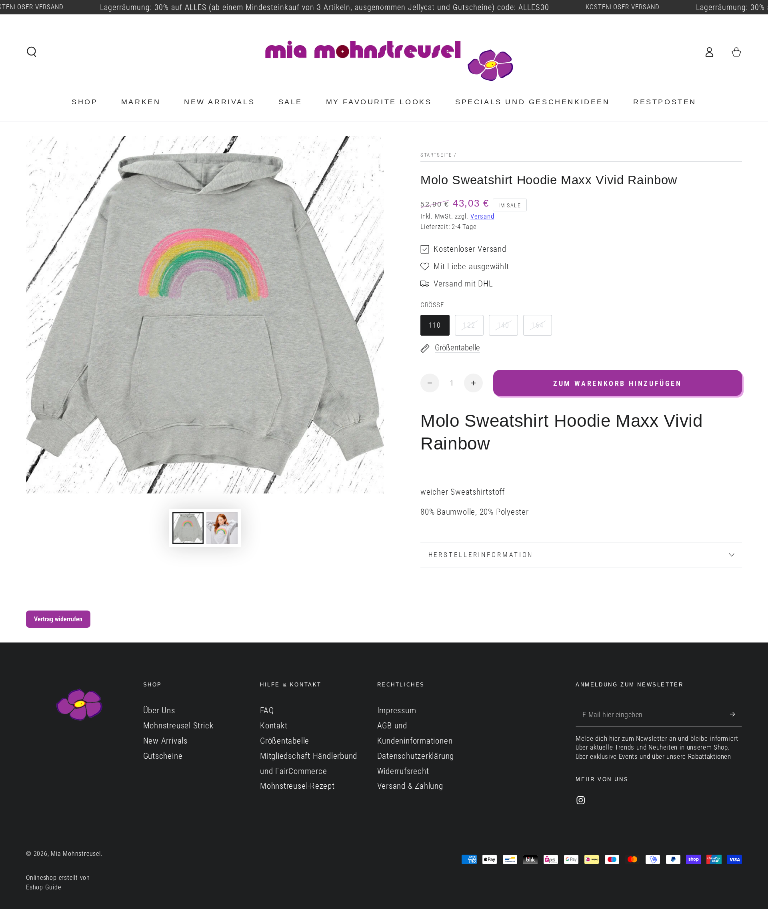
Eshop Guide (43, 887)
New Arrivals (165, 741)
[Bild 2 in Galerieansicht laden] (222, 528)
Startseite (436, 155)
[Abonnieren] (736, 714)
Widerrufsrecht (403, 771)
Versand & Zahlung (410, 786)
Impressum (396, 710)
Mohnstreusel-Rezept (297, 786)
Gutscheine (163, 756)
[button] (32, 51)
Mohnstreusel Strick (178, 725)
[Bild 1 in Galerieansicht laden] (188, 528)
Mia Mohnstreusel (75, 853)
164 (537, 325)
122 (469, 325)
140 (503, 325)
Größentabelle (284, 741)
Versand (482, 216)
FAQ (267, 710)
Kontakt (273, 725)
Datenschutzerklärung (415, 756)
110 (435, 325)
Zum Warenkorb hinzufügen (617, 383)
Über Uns (159, 710)
